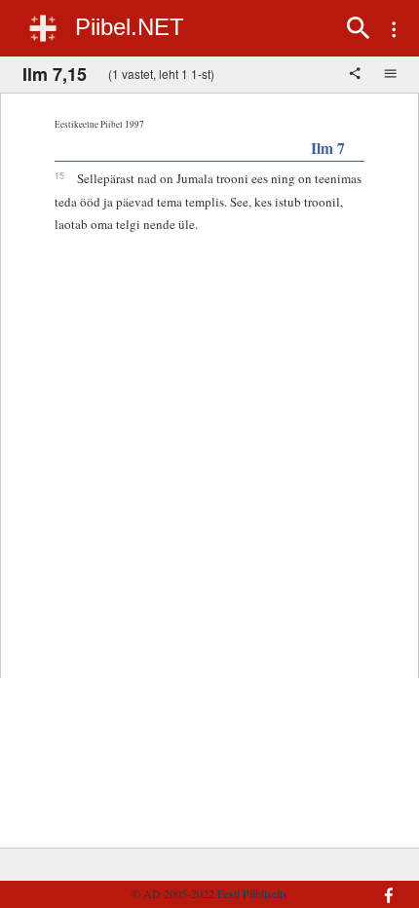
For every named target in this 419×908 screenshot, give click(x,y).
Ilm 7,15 (54, 74)
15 (59, 175)
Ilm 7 (328, 147)
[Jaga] (356, 75)
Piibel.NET (129, 27)
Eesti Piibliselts (252, 893)
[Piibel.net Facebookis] (377, 885)
